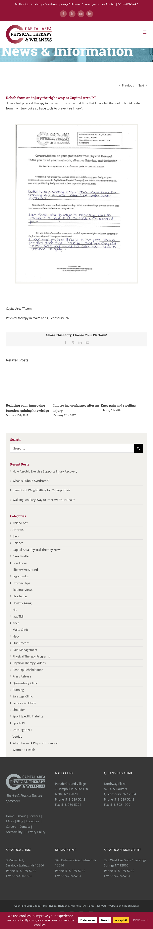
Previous (128, 85)
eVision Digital (130, 911)
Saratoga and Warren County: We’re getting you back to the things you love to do (75, 410)
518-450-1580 (22, 881)
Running (18, 695)
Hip (15, 615)
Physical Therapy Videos (29, 668)
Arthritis (18, 535)
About (22, 821)
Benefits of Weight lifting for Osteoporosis (41, 495)
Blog (20, 826)
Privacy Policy (36, 837)
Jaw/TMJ (18, 622)
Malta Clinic (20, 635)
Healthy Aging (22, 608)
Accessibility (14, 837)
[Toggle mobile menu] (145, 32)
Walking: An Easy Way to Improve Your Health (44, 505)
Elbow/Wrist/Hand (25, 575)
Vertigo (17, 742)
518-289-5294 (71, 810)
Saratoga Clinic (23, 701)
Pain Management (25, 655)
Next (141, 85)
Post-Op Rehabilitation (28, 675)
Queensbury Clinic (25, 688)
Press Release (22, 681)
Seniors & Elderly (24, 708)
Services (34, 821)
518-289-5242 (75, 805)
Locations (32, 826)
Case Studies (21, 561)
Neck (16, 642)
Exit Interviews (22, 595)
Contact (25, 832)
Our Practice (21, 648)
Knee (16, 628)
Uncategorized (22, 735)
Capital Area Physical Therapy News (37, 555)
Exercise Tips (21, 588)
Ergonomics (21, 581)
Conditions (20, 568)
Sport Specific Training (28, 721)
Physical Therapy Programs (31, 661)
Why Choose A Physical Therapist (35, 748)
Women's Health (24, 755)
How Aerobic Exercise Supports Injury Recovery (45, 476)
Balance (18, 548)
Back (16, 541)
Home (10, 821)
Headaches (20, 601)
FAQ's (10, 826)
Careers (11, 832)
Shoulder (19, 715)
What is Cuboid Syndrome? (31, 486)
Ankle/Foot (20, 528)
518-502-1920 (120, 810)
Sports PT (19, 728)
